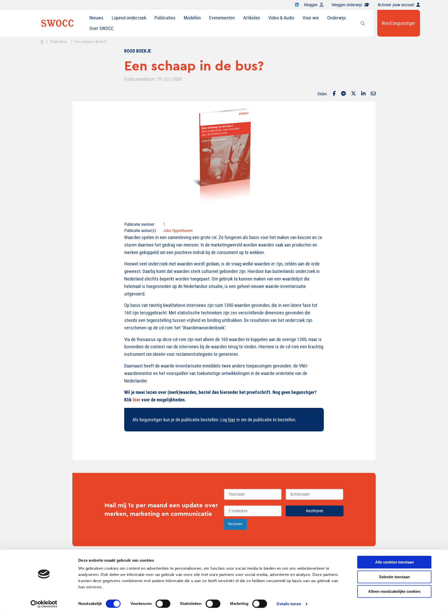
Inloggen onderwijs (347, 4)
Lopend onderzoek (129, 17)
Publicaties (165, 17)
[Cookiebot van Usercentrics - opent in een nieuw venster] (44, 604)
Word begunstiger (398, 23)
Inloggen (311, 4)
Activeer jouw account (396, 4)
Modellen (192, 17)
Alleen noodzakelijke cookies (394, 591)
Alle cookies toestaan (394, 562)
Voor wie (311, 17)
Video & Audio (281, 17)
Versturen (235, 524)
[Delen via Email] (373, 94)
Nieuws (96, 17)
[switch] (163, 603)
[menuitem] (96, 18)
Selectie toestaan (394, 577)
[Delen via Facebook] (334, 94)
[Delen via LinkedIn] (363, 94)
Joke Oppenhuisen (178, 230)
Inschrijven (314, 510)
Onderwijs (336, 17)
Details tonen (289, 604)
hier (136, 399)
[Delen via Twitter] (353, 94)
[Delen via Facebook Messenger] (343, 94)
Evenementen (222, 17)
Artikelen (251, 17)
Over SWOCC (101, 28)
